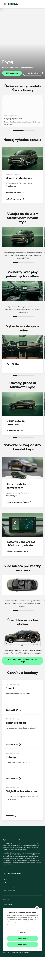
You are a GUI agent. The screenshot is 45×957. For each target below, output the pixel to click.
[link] (22, 175)
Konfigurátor (33, 73)
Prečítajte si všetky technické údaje (22, 661)
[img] (11, 4)
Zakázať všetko (22, 938)
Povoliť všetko (22, 944)
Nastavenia (22, 932)
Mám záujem (12, 73)
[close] (37, 908)
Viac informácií (11, 925)
